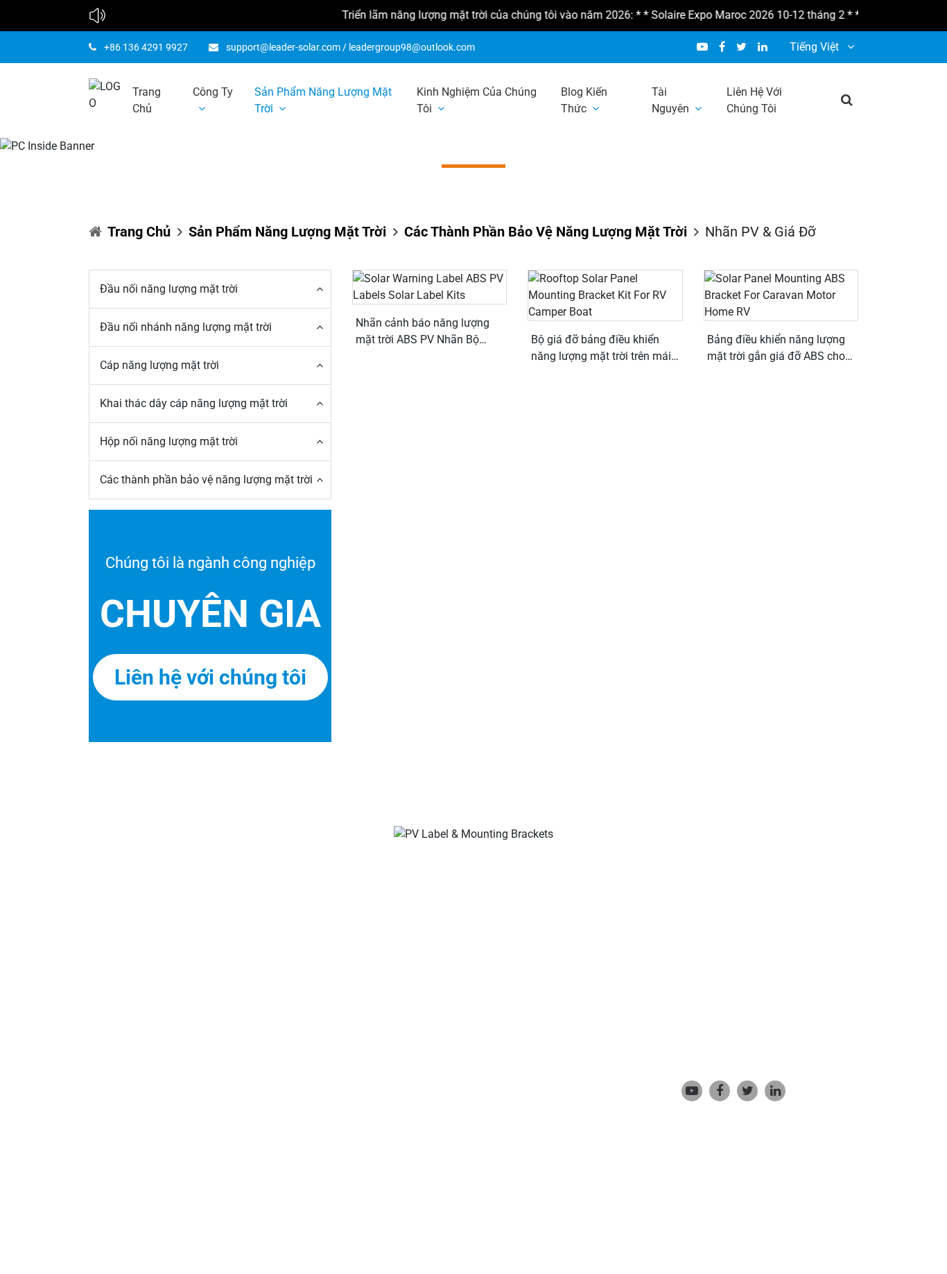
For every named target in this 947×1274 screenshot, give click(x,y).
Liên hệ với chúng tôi (754, 100)
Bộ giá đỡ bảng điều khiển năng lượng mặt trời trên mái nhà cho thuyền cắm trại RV (601, 349)
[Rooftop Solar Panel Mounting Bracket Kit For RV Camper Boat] (604, 295)
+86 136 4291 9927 (146, 47)
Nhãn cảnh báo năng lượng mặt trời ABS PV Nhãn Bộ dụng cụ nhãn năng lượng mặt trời (422, 332)
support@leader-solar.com (283, 47)
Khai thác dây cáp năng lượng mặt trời (194, 403)
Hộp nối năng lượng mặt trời (169, 441)
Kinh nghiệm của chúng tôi (477, 100)
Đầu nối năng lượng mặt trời (169, 288)
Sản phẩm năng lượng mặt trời (323, 100)
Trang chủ (146, 100)
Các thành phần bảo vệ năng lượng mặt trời (545, 231)
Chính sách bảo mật (401, 1199)
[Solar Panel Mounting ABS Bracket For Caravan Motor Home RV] (781, 295)
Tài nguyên (670, 100)
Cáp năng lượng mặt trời (159, 365)
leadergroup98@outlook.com (412, 47)
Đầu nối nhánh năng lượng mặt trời (186, 327)
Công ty (213, 91)
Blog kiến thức (584, 100)
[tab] (210, 289)
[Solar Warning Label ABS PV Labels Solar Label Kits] (429, 286)
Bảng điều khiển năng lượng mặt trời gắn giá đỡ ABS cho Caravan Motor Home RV (776, 349)
